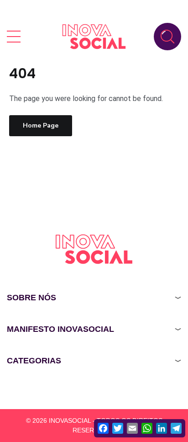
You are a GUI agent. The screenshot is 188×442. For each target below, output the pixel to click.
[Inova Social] (94, 36)
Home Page (40, 125)
